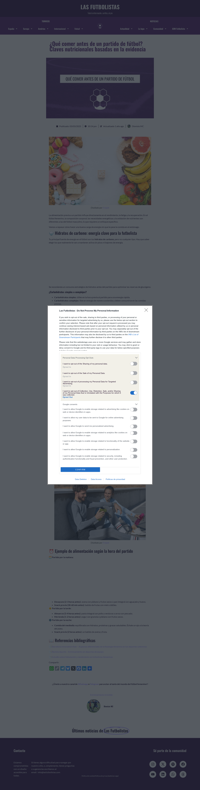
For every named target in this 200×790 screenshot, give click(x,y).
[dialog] (100, 395)
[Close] (147, 310)
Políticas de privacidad (115, 479)
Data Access (96, 479)
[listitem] (100, 357)
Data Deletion (81, 479)
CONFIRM (80, 470)
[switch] (133, 364)
